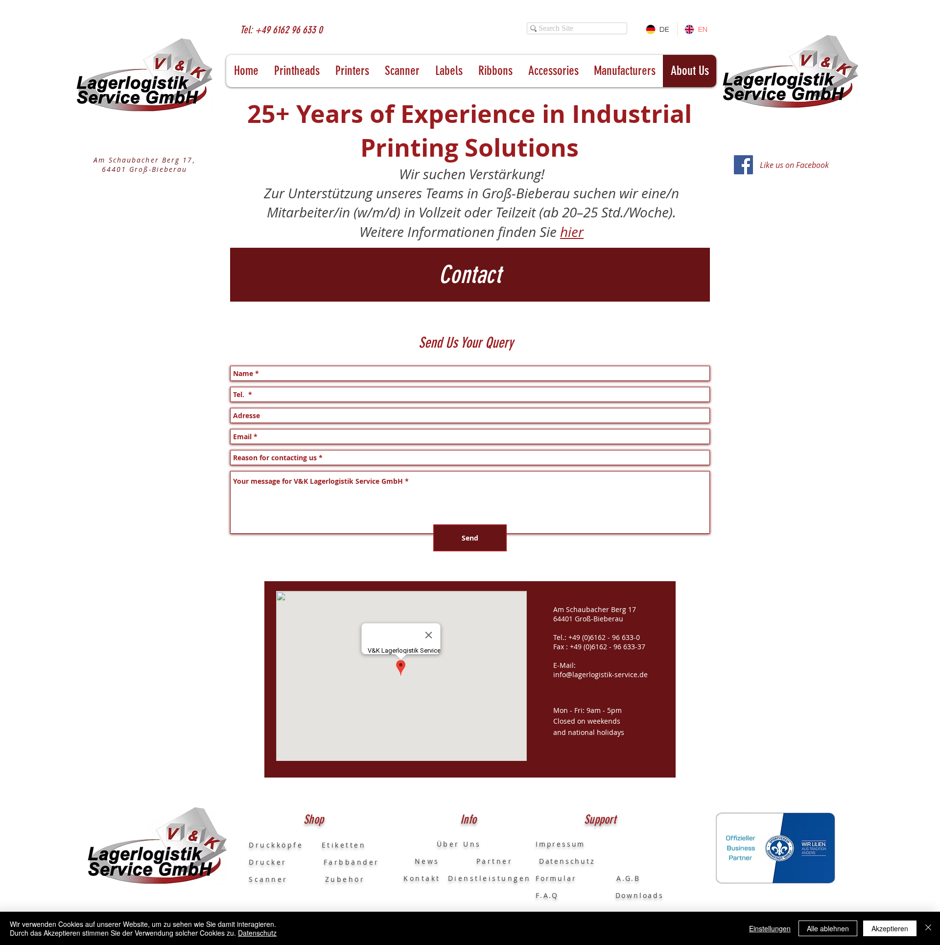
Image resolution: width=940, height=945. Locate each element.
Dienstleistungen (489, 878)
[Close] (928, 928)
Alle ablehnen (828, 928)
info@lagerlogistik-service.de (600, 674)
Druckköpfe (285, 845)
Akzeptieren (889, 928)
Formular (558, 878)
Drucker (286, 862)
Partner (494, 861)
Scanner (268, 879)
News (421, 861)
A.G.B (628, 878)
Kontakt (422, 878)
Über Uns (449, 844)
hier (572, 232)
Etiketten (344, 845)
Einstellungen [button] (770, 928)
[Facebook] (743, 164)
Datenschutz (257, 933)
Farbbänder (351, 862)
